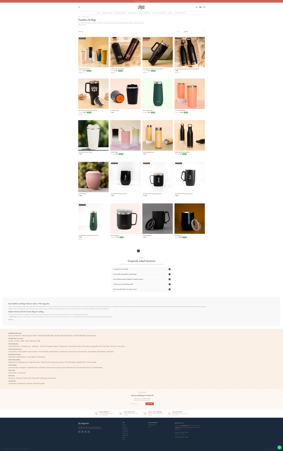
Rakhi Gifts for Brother (59, 335)
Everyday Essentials (144, 13)
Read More (10, 319)
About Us (124, 424)
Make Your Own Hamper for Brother (29, 335)
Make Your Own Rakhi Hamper (14, 335)
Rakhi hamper (100, 308)
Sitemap (123, 437)
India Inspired (132, 13)
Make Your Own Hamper (159, 13)
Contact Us (124, 427)
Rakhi (98, 13)
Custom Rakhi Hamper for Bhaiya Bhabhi (45, 335)
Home (79, 16)
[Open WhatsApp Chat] (279, 447)
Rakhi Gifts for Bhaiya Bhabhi (80, 335)
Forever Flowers (107, 13)
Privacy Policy (125, 429)
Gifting (170, 13)
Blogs (150, 427)
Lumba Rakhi (16, 341)
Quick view (93, 65)
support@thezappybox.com (185, 425)
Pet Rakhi (27, 341)
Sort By (178, 31)
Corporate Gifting (180, 13)
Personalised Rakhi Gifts (91, 335)
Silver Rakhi (10, 341)
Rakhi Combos (33, 341)
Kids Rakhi (22, 341)
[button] (81, 72)
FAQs (123, 439)
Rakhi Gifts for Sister (69, 335)
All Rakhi (38, 341)
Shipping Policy (125, 435)
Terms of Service (125, 431)
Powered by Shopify (141, 445)
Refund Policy (125, 433)
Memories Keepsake (120, 13)
